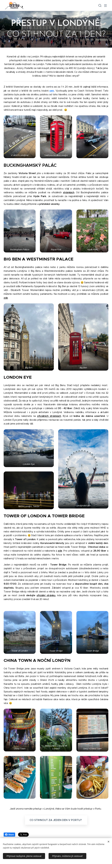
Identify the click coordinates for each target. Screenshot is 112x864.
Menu (105, 5)
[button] (100, 5)
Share (11, 834)
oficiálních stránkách (49, 416)
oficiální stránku (46, 595)
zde (6, 297)
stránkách (68, 192)
